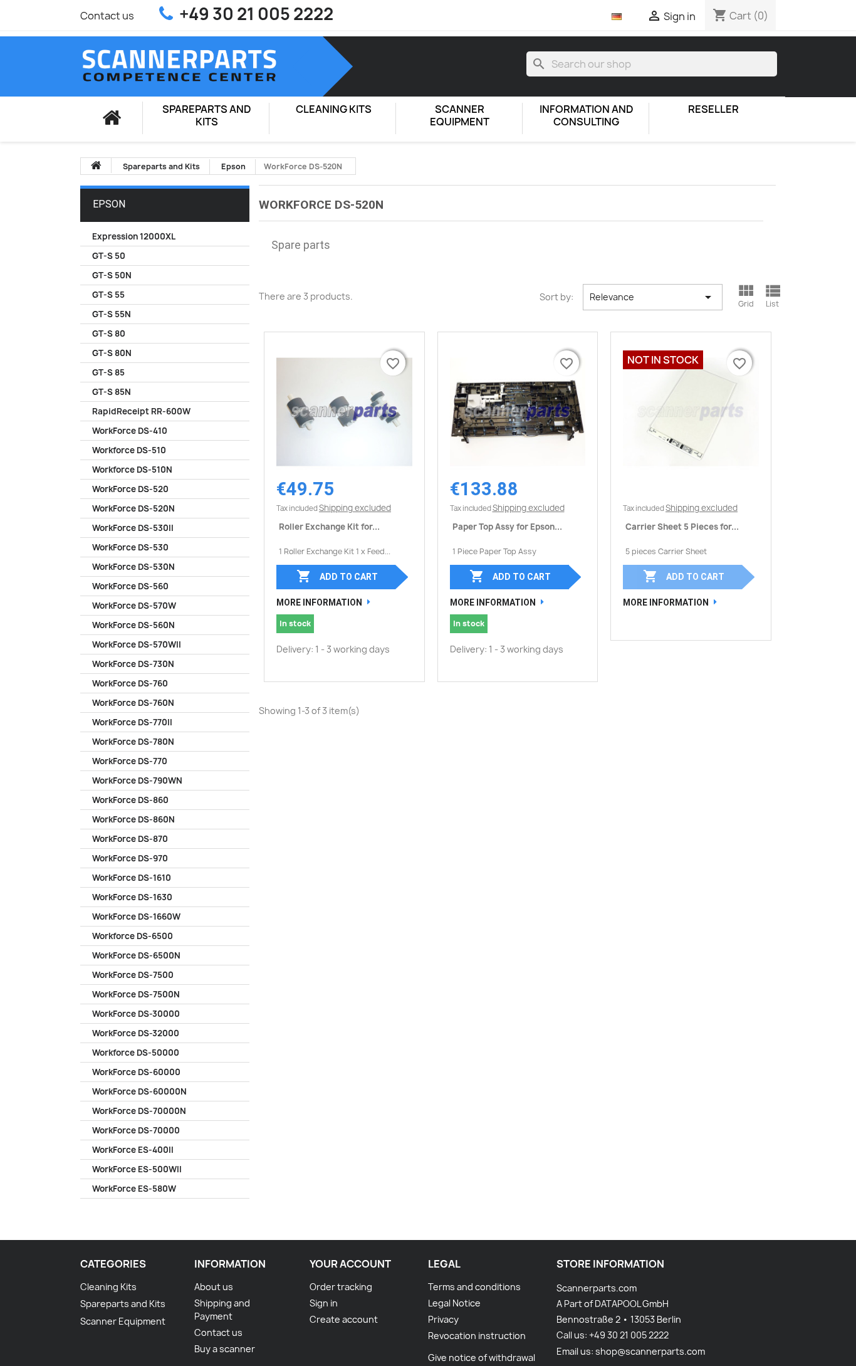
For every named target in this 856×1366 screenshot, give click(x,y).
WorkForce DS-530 (130, 547)
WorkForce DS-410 (129, 430)
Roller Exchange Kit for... (329, 526)
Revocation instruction (477, 1336)
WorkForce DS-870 (130, 838)
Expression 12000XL (133, 236)
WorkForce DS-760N (133, 702)
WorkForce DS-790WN (137, 780)
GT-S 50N (112, 275)
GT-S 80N (112, 353)
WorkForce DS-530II (133, 527)
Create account (344, 1319)
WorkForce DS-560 (130, 586)
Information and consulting (587, 116)
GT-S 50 (108, 255)
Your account (350, 1264)
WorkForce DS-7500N (136, 994)
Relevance (653, 297)
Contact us (107, 16)
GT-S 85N (111, 391)
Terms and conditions (474, 1287)
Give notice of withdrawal (481, 1357)
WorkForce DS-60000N (139, 1091)
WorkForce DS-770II (132, 722)
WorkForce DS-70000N (139, 1110)
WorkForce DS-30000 (136, 1013)
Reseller (713, 109)
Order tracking (341, 1287)
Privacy (443, 1319)
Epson (109, 204)
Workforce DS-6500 (132, 936)
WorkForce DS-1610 (131, 877)
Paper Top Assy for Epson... (507, 526)
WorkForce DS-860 (130, 800)
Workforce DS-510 (129, 450)
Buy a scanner (224, 1349)
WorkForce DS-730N (133, 664)
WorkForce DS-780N (133, 741)
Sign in (324, 1303)
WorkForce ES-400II (133, 1149)
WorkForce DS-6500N (136, 955)
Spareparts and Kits (206, 116)
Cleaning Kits (334, 109)
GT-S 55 (108, 294)
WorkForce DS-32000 (135, 1033)
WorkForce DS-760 (130, 683)
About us (213, 1287)
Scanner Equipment (459, 116)
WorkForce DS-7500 (133, 974)
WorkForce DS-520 (130, 489)
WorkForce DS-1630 (132, 897)
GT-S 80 (108, 333)
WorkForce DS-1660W (136, 916)
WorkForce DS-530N (133, 566)
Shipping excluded (355, 507)
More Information (319, 602)
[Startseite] (111, 118)
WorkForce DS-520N (133, 508)
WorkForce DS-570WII (136, 644)
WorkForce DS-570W (134, 605)
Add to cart (337, 576)
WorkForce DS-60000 (136, 1072)
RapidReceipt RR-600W (141, 411)
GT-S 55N (111, 314)
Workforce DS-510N (132, 469)
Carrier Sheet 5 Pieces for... (682, 526)
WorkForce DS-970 (130, 858)
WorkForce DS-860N (133, 819)
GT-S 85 (108, 372)
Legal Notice (454, 1303)
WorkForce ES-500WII (137, 1169)
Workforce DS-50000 (135, 1052)
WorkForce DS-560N (133, 625)
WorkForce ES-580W (134, 1188)
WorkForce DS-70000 (136, 1130)
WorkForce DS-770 (129, 761)
